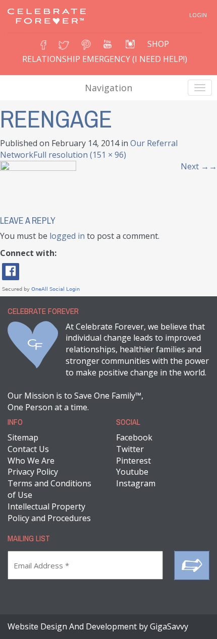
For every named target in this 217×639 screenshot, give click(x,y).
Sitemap (23, 437)
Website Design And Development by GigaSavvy (98, 626)
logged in (67, 235)
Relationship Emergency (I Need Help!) (104, 59)
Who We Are (31, 460)
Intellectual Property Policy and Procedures (49, 512)
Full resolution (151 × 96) (79, 154)
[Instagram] (130, 42)
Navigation (108, 88)
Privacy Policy (33, 471)
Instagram (135, 483)
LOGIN (198, 15)
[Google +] (108, 42)
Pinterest (133, 460)
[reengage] (38, 183)
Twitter (130, 449)
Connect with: (28, 253)
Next (199, 166)
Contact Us (28, 449)
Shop (158, 43)
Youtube (132, 471)
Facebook (134, 437)
